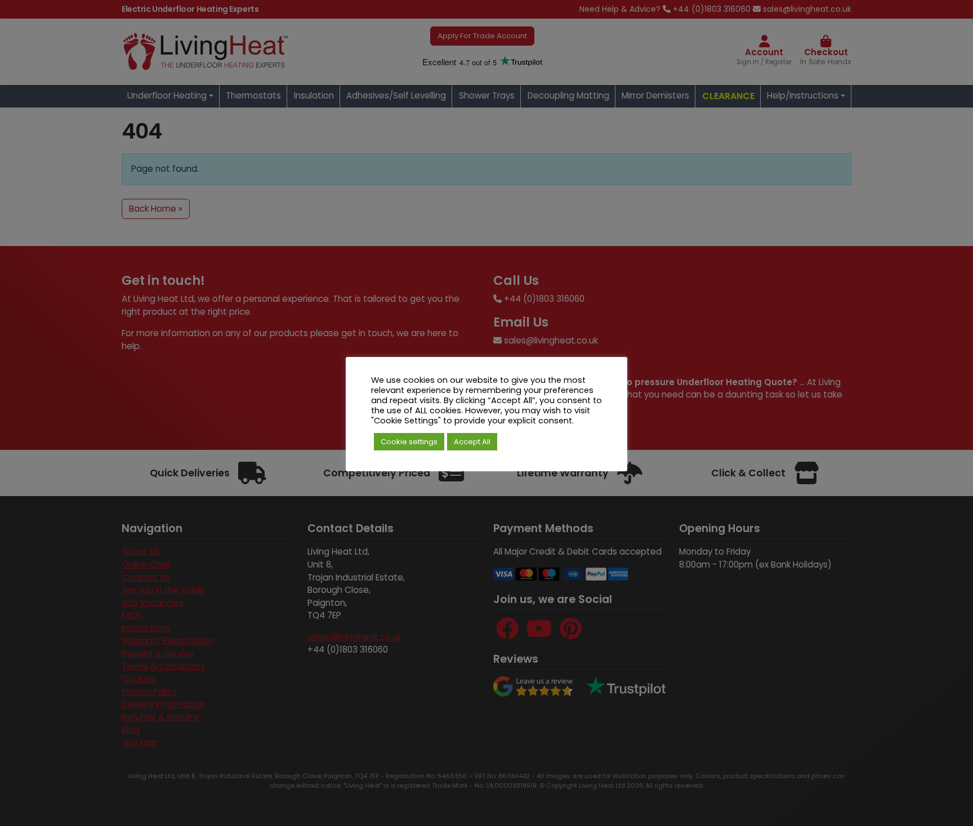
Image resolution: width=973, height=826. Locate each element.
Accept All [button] (472, 441)
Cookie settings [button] (409, 441)
